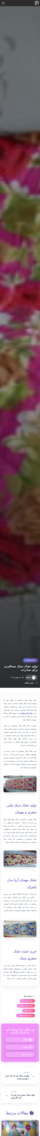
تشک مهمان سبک (27, 1001)
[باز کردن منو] (3, 3)
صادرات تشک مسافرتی (25, 1015)
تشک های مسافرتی (26, 713)
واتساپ (25, 1047)
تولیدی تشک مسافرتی (26, 1006)
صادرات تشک (28, 1010)
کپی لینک (25, 1054)
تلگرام (26, 1040)
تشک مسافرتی (30, 660)
